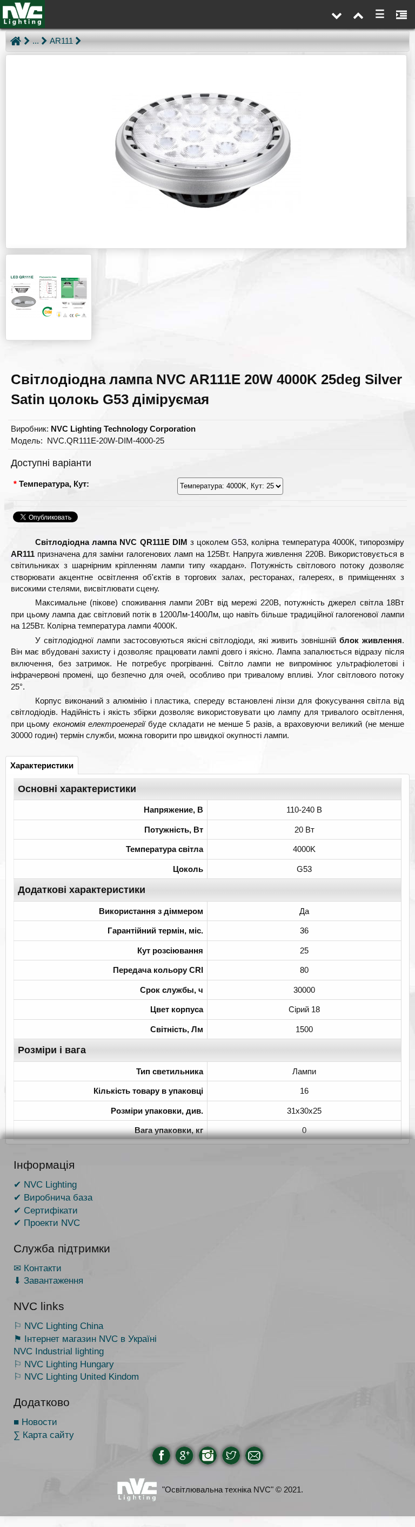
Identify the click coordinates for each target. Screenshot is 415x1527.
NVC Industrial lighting (59, 1351)
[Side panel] (401, 14)
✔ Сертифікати (46, 1210)
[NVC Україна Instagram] (208, 1455)
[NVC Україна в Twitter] (231, 1455)
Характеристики (41, 765)
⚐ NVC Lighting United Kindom (76, 1376)
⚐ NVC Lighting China (58, 1326)
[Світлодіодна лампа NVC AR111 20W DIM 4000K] (206, 151)
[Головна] (16, 41)
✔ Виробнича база (53, 1197)
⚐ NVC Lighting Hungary (64, 1364)
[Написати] (254, 1455)
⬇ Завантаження (48, 1280)
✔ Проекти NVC (47, 1223)
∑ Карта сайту (44, 1435)
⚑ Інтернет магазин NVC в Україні (85, 1339)
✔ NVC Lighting (45, 1184)
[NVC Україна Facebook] (161, 1455)
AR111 (61, 40)
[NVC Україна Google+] (184, 1455)
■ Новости (35, 1422)
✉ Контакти (38, 1268)
